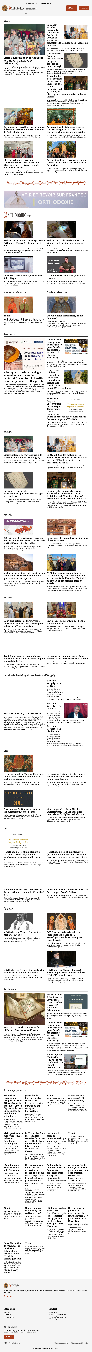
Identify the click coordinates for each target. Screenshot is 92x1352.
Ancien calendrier (57, 292)
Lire (6, 750)
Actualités (30, 3)
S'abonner (84, 8)
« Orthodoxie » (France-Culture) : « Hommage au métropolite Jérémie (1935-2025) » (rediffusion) (66, 972)
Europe (8, 431)
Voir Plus (9, 1337)
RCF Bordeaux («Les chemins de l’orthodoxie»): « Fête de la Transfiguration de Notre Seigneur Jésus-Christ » (65, 936)
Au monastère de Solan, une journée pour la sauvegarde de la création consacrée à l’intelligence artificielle (66, 129)
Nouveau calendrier (15, 292)
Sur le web (10, 989)
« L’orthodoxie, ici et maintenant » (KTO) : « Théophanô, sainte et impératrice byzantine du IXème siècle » (24, 856)
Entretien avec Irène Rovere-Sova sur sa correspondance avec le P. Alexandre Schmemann (55, 1002)
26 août (7, 315)
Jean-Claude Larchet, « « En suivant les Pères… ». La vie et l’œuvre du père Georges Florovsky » (35, 1103)
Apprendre (45, 3)
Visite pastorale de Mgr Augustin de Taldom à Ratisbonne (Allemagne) (23, 60)
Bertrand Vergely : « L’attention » (23, 713)
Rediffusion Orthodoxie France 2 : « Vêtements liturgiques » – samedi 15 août (66, 243)
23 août (29, 1243)
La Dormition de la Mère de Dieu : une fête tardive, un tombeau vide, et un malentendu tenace (24, 776)
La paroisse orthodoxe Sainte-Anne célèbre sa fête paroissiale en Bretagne (67, 657)
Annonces (9, 334)
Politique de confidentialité (79, 1343)
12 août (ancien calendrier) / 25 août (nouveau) (12, 1167)
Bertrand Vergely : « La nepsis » (54, 706)
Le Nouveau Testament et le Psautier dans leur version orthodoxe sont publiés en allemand (66, 776)
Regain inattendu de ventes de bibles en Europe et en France (22, 1029)
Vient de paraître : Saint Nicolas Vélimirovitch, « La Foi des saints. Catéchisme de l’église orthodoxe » (65, 812)
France (8, 597)
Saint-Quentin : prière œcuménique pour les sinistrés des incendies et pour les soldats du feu (24, 658)
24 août (7, 1208)
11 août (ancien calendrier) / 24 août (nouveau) (33, 1210)
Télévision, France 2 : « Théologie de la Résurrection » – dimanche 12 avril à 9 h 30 (24, 892)
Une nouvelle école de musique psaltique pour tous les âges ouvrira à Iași (55, 60)
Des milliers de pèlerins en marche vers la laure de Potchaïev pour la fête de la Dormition (67, 162)
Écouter (8, 909)
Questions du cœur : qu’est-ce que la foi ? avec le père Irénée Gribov (67, 890)
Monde (8, 514)
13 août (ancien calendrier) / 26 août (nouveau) (76, 1098)
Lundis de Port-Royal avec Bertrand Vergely (30, 675)
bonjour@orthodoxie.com (57, 1315)
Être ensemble (31, 9)
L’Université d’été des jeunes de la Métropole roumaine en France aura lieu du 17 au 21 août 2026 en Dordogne (59, 379)
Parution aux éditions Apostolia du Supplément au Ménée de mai (22, 810)
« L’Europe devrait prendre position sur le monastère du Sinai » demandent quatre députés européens (24, 576)
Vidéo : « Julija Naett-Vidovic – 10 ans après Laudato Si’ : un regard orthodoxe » (55, 1061)
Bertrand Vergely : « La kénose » (54, 683)
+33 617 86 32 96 (54, 1312)
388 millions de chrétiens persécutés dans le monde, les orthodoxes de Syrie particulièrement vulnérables (24, 540)
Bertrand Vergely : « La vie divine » (54, 729)
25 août (72, 1133)
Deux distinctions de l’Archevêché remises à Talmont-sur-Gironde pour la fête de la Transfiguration (23, 623)
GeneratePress (46, 1348)
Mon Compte (70, 8)
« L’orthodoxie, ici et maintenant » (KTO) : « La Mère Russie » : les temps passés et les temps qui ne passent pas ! (67, 854)
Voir (6, 828)
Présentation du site (61, 1343)
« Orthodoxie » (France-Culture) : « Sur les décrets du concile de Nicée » (24, 971)
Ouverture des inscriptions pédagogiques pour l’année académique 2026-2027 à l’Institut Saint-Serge (54, 348)
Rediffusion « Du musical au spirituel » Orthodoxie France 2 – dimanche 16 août (24, 243)
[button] (37, 3)
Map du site (54, 1348)
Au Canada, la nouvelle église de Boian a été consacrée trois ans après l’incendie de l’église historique (24, 129)
